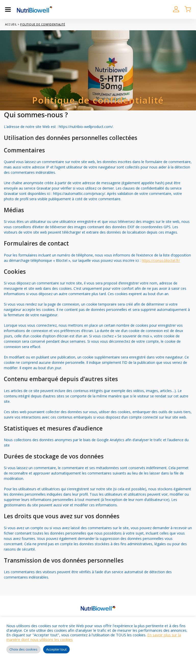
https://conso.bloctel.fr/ (161, 260)
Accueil (11, 24)
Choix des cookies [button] (23, 649)
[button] (8, 9)
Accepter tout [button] (56, 649)
